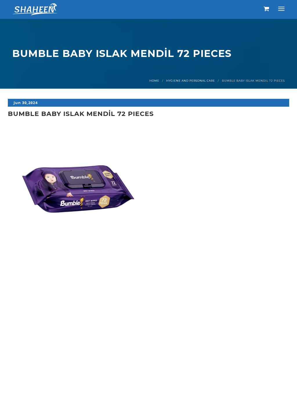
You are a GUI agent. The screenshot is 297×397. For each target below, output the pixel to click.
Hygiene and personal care (190, 80)
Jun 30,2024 (25, 102)
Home (154, 80)
